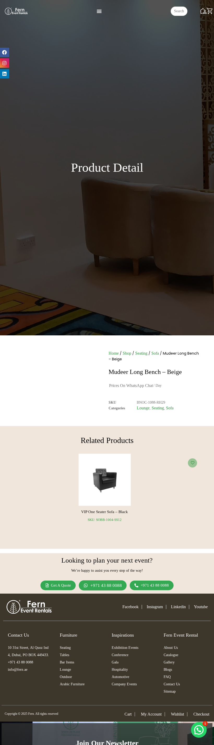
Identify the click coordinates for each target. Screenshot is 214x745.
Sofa (155, 353)
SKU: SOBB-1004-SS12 (105, 520)
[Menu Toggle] (99, 11)
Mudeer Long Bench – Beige (145, 372)
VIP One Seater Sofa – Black (104, 512)
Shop (127, 353)
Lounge (143, 408)
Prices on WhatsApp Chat (131, 385)
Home (114, 353)
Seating (141, 353)
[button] (199, 730)
